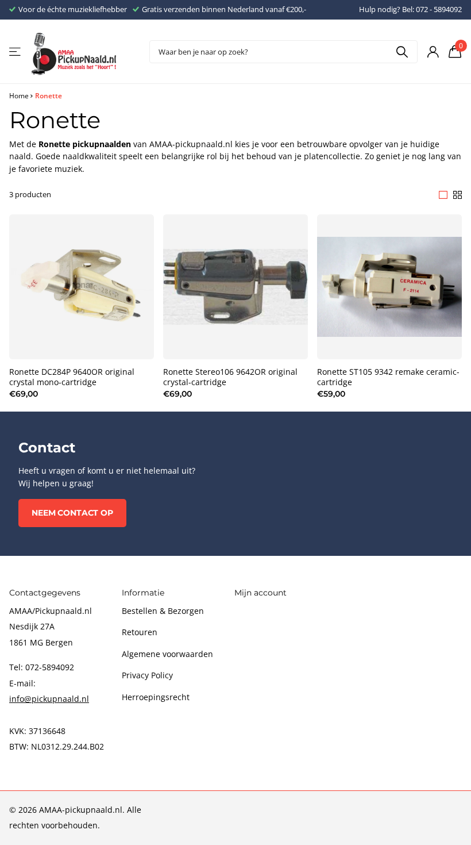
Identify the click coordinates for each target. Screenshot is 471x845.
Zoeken (402, 51)
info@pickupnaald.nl (49, 698)
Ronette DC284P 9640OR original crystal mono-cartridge (71, 377)
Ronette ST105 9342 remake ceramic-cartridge (388, 377)
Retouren (139, 632)
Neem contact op (72, 513)
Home (19, 96)
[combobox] (283, 51)
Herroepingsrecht (156, 697)
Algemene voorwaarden (167, 653)
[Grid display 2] (457, 194)
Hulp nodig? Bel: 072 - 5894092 (410, 9)
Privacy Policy (147, 675)
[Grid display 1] (443, 194)
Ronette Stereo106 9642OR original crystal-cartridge (230, 377)
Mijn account (260, 592)
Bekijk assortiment (15, 52)
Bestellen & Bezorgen (163, 610)
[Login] (433, 52)
